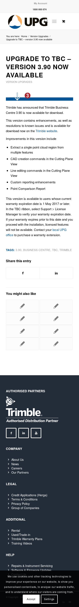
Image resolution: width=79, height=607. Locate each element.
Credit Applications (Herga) (29, 495)
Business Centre (36, 250)
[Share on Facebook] (22, 273)
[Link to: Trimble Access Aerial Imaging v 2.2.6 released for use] (56, 343)
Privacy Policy (20, 503)
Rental (15, 530)
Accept (31, 599)
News (15, 464)
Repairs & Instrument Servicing (32, 566)
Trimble (65, 250)
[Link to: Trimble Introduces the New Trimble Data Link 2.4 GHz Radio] (22, 318)
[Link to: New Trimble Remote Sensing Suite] (56, 318)
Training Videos (21, 543)
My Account (40, 3)
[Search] (44, 21)
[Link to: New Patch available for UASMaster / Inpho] (56, 306)
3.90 (18, 250)
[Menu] (54, 21)
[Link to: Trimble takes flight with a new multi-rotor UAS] (22, 343)
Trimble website (46, 131)
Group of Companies (25, 508)
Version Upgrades (19, 81)
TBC (55, 250)
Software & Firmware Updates (31, 570)
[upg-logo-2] (33, 21)
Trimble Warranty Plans (26, 539)
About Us (17, 459)
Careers (16, 468)
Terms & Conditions (24, 499)
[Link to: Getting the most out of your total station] (22, 331)
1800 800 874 (40, 9)
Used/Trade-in (20, 535)
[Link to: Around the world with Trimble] (22, 306)
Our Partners (20, 472)
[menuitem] (40, 3)
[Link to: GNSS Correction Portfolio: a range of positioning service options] (56, 331)
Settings (49, 599)
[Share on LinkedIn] (56, 273)
